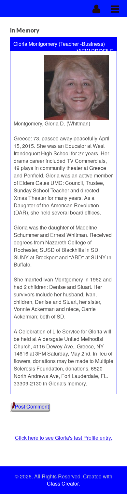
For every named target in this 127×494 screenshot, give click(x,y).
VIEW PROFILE (95, 51)
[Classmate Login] (96, 8)
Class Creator (63, 483)
